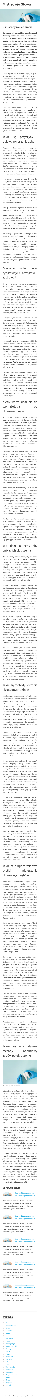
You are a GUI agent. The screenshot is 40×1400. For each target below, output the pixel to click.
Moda (8, 1341)
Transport (9, 1369)
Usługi (8, 1380)
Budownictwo (11, 1325)
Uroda (8, 1377)
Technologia (10, 1367)
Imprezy (9, 1336)
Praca (8, 1351)
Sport (8, 1364)
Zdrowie (9, 1385)
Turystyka (9, 1372)
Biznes (8, 1323)
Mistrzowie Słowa (17, 4)
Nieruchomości (11, 1346)
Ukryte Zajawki (11, 1375)
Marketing (9, 1338)
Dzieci (8, 1328)
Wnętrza (9, 1382)
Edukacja (9, 1330)
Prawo (8, 1354)
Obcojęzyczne (11, 1349)
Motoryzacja (10, 1343)
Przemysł (9, 1356)
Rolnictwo (9, 1359)
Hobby (8, 1333)
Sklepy (8, 1362)
